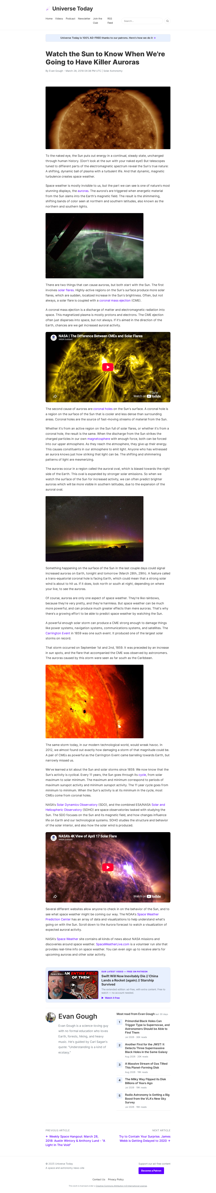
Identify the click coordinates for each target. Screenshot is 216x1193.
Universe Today (72, 8)
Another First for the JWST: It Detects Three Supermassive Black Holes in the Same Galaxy (146, 1048)
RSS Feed (110, 20)
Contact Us (98, 1179)
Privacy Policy (116, 1179)
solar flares (66, 290)
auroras (83, 191)
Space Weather (67, 939)
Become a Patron (151, 1170)
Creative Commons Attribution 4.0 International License (121, 1186)
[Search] (167, 21)
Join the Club (97, 20)
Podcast (70, 18)
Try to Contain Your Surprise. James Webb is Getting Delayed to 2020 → (144, 1138)
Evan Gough (56, 70)
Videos (59, 18)
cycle (142, 775)
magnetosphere (98, 439)
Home (49, 18)
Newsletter (84, 18)
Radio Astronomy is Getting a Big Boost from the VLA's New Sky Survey (147, 1098)
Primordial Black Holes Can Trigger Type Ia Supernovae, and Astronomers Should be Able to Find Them (147, 1026)
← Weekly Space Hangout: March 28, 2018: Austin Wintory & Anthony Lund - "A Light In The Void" (75, 1140)
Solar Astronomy (113, 70)
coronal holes (103, 409)
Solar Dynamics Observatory (77, 804)
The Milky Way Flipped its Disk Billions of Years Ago (145, 1081)
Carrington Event (58, 633)
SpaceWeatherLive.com (112, 944)
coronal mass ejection (115, 300)
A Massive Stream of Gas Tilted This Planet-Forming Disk (146, 1065)
